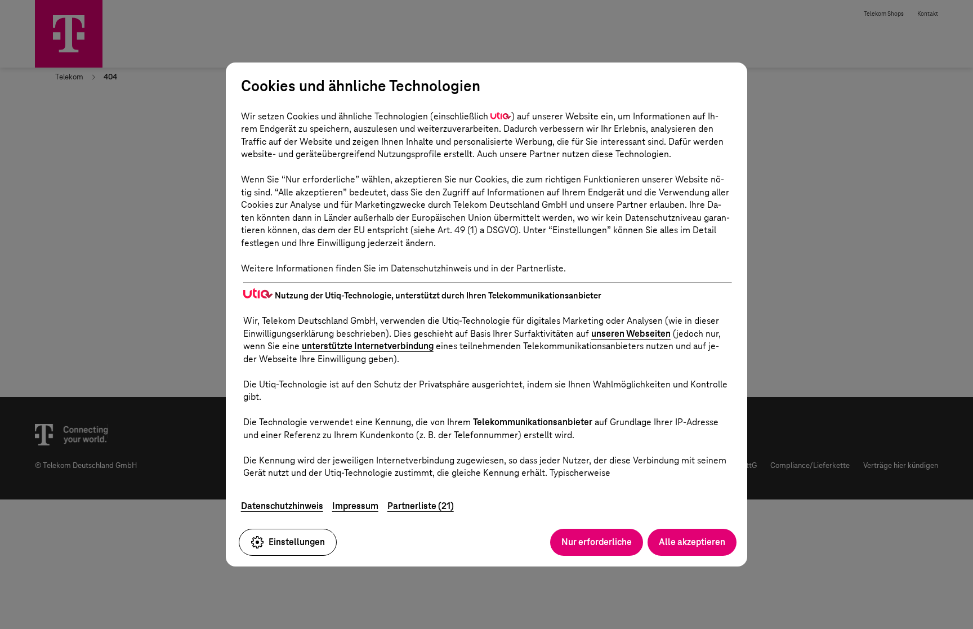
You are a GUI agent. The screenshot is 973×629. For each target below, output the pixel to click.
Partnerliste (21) (420, 506)
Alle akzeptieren (692, 542)
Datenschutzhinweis (282, 506)
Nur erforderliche (596, 542)
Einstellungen (297, 542)
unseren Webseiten (631, 334)
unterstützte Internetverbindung (368, 346)
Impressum (355, 506)
